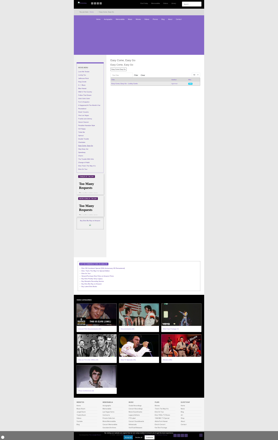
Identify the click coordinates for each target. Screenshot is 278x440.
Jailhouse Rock (83, 78)
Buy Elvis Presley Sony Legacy (92, 279)
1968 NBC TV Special (162, 418)
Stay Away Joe (83, 149)
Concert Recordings (136, 409)
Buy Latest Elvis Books (89, 286)
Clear (143, 75)
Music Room (81, 409)
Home (98, 19)
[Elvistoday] (82, 3)
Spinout (81, 135)
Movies (138, 19)
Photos (155, 19)
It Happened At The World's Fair (89, 105)
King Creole (82, 82)
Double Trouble (83, 139)
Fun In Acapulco (83, 102)
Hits (189, 80)
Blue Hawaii (82, 88)
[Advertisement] (139, 38)
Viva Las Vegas (83, 115)
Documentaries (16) (127, 329)
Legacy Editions (134, 415)
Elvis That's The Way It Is (87, 166)
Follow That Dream (84, 95)
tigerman (174, 83)
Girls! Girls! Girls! (84, 98)
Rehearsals (133, 424)
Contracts (106, 415)
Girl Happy (82, 129)
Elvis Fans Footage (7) (171, 329)
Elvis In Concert (160, 424)
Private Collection (109, 418)
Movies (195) (167, 360)
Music (130, 19)
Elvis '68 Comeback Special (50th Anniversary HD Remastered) (103, 268)
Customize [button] (149, 437)
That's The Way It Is (162, 409)
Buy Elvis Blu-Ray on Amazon (90, 220)
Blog (163, 19)
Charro (80, 156)
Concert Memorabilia (110, 424)
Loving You (82, 75)
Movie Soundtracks (135, 412)
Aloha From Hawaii (161, 421)
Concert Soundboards (136, 421)
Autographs (108, 19)
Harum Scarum (83, 122)
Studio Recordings (135, 405)
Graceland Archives (109, 427)
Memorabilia (120, 19)
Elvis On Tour (82, 169)
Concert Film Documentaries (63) (89, 329)
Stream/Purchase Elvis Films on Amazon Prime (97, 276)
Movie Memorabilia (109, 421)
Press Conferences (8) (86, 391)
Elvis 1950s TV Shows (162, 415)
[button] (2, 437)
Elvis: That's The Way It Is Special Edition (95, 271)
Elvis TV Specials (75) (128, 360)
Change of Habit (83, 162)
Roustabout (82, 108)
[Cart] (179, 3)
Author (174, 80)
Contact (179, 19)
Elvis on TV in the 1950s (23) (88, 360)
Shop (182, 418)
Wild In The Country (85, 92)
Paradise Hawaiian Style (86, 125)
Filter (136, 75)
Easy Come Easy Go (118, 69)
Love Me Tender (83, 71)
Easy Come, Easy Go (85, 145)
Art (182, 415)
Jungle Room (81, 412)
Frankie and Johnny (85, 119)
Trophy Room (81, 415)
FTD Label (132, 418)
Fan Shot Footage (161, 427)
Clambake (81, 142)
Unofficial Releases (135, 427)
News (183, 409)
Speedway (81, 152)
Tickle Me (81, 132)
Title (113, 80)
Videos (146, 19)
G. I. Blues (81, 85)
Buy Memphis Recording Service (92, 281)
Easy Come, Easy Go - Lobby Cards (124, 83)
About (170, 19)
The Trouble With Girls (86, 159)
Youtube (80, 421)
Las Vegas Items (108, 412)
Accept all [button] (128, 437)
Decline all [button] (138, 437)
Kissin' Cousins (83, 112)
